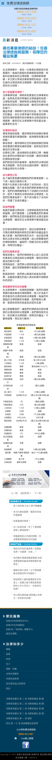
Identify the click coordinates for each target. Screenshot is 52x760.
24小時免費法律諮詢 (26, 729)
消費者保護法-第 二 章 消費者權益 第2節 (25, 708)
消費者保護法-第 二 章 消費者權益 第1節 (25, 713)
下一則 (38, 493)
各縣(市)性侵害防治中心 (17, 621)
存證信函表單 (12, 679)
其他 (8, 688)
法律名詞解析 (12, 674)
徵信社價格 (11, 633)
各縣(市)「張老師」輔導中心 (19, 629)
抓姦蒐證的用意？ (21, 521)
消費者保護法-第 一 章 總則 (19, 718)
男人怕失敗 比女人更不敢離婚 (27, 506)
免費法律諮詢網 (24, 754)
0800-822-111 (26, 24)
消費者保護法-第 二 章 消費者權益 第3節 (25, 704)
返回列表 (25, 493)
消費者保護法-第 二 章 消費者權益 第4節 (25, 699)
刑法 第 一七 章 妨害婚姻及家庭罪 (22, 723)
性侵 (8, 659)
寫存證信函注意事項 (15, 683)
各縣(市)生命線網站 (15, 625)
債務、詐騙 (11, 669)
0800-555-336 (26, 11)
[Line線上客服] (26, 738)
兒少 (8, 664)
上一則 (14, 493)
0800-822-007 (26, 31)
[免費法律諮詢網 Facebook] (26, 749)
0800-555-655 (26, 18)
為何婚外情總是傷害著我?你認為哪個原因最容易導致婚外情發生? (27, 561)
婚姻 (8, 649)
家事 (8, 654)
